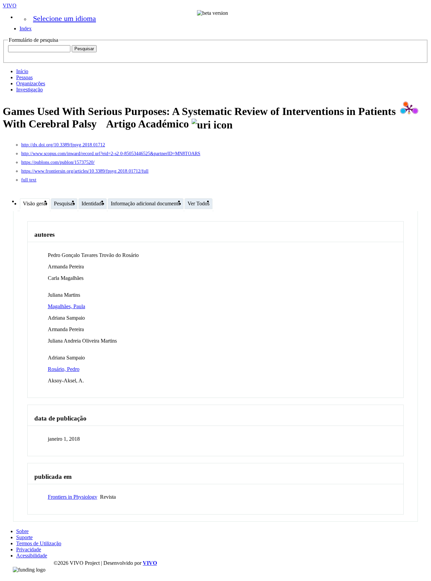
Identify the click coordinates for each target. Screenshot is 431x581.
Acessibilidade (31, 555)
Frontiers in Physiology (72, 497)
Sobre (22, 531)
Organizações (30, 83)
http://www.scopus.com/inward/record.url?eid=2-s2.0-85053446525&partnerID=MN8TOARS (110, 153)
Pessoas (24, 77)
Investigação (29, 89)
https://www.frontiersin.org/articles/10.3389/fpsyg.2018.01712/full (84, 171)
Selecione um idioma (64, 18)
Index (26, 28)
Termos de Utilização (38, 543)
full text (28, 179)
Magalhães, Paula (66, 306)
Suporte (24, 537)
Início (22, 71)
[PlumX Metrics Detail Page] (409, 109)
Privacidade (28, 549)
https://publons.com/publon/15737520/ (58, 162)
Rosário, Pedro (63, 369)
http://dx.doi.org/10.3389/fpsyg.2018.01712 (63, 144)
